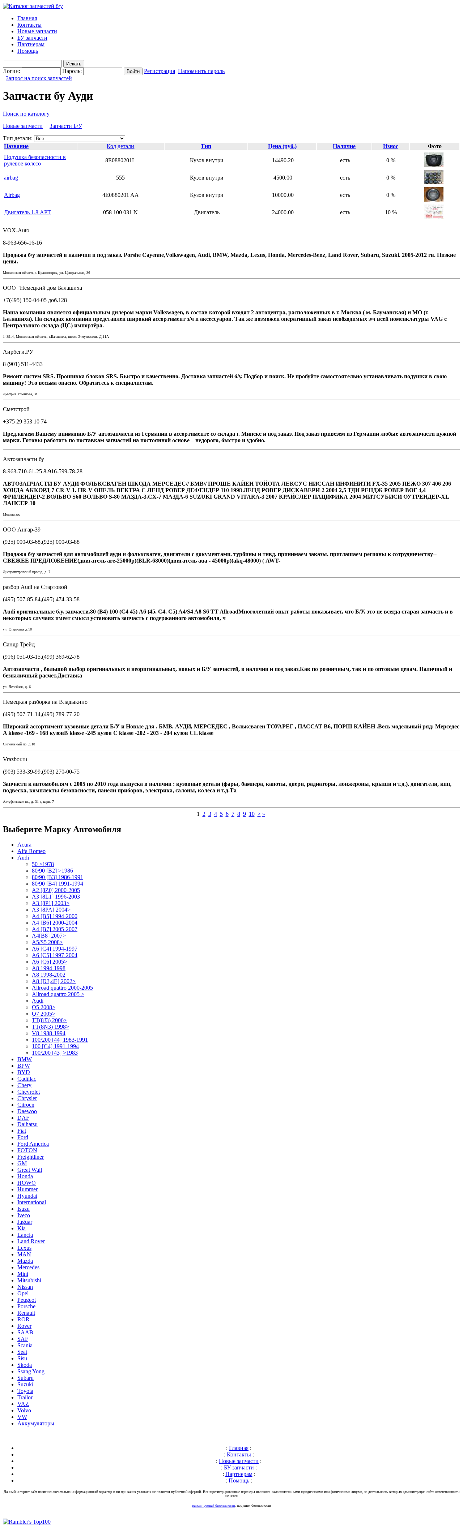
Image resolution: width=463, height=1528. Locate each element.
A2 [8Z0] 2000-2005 (56, 890)
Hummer (27, 1189)
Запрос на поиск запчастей (39, 78)
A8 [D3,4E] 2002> (54, 981)
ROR (23, 1319)
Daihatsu (27, 1124)
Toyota (25, 1391)
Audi (23, 858)
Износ (390, 146)
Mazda (25, 1261)
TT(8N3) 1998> (50, 1027)
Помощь (27, 51)
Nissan (25, 1287)
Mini (22, 1274)
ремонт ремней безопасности (213, 1505)
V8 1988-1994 (48, 1033)
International (31, 1202)
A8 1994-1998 (48, 968)
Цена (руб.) (282, 146)
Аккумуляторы (35, 1423)
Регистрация (159, 71)
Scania (25, 1345)
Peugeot (26, 1300)
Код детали (120, 146)
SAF (22, 1339)
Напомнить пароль (201, 71)
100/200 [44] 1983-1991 (60, 1040)
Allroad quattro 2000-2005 (62, 988)
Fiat (21, 1131)
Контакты (29, 25)
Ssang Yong (30, 1371)
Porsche (26, 1306)
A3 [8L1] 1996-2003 (56, 897)
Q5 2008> (43, 1007)
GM (22, 1163)
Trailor (25, 1397)
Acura (24, 845)
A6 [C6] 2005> (49, 962)
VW (22, 1417)
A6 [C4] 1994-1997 (54, 949)
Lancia (25, 1235)
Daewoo (27, 1111)
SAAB (25, 1332)
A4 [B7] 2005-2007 (54, 929)
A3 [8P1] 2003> (50, 903)
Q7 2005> (43, 1014)
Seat (22, 1352)
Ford (22, 1137)
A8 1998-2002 (48, 975)
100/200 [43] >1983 (55, 1053)
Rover (24, 1326)
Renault (26, 1313)
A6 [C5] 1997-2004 (54, 955)
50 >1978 (43, 864)
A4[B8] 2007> (49, 936)
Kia (21, 1228)
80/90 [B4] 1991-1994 (57, 884)
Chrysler (27, 1098)
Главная (27, 18)
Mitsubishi (29, 1280)
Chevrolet (28, 1092)
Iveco (23, 1215)
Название (16, 146)
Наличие (344, 146)
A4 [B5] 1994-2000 (54, 916)
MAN (24, 1254)
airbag (11, 178)
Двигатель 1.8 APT (27, 212)
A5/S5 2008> (47, 942)
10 (252, 814)
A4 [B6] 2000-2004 (54, 923)
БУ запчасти (32, 38)
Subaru (25, 1378)
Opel (23, 1293)
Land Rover (31, 1241)
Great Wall (29, 1170)
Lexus (24, 1248)
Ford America (33, 1144)
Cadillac (26, 1079)
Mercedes (28, 1267)
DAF (23, 1118)
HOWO (26, 1183)
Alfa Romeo (31, 851)
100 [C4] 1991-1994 (55, 1046)
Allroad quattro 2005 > (58, 994)
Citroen (25, 1105)
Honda (25, 1176)
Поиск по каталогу (26, 114)
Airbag (12, 195)
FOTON (27, 1150)
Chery (24, 1085)
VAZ (23, 1404)
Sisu (22, 1358)
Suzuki (25, 1384)
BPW (23, 1066)
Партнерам (30, 44)
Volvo (24, 1410)
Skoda (24, 1365)
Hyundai (27, 1196)
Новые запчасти (37, 31)
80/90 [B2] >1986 (52, 871)
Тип (206, 146)
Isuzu (23, 1209)
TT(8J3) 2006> (49, 1020)
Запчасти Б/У (66, 126)
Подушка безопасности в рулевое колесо (35, 160)
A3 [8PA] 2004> (51, 910)
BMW (24, 1059)
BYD (23, 1072)
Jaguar (24, 1222)
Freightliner (30, 1157)
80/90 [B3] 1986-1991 (57, 877)
